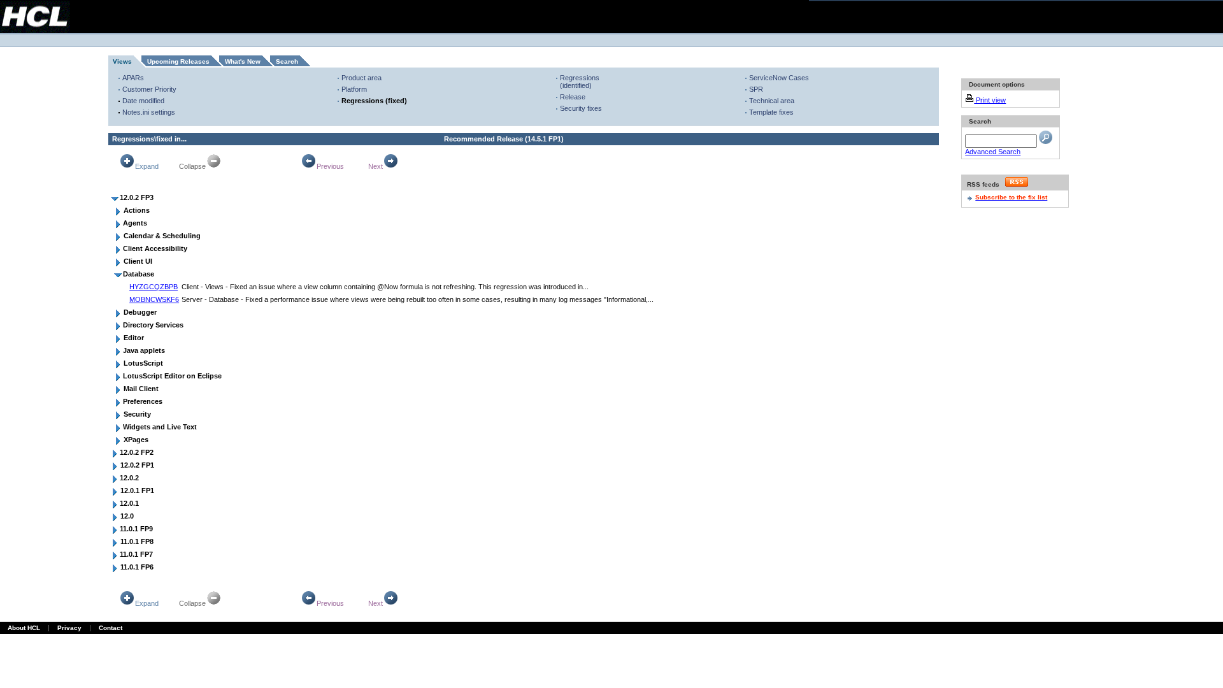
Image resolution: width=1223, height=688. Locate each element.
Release (572, 97)
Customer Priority (149, 89)
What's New (243, 61)
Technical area (771, 100)
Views (122, 61)
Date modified (143, 100)
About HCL (24, 627)
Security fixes (581, 108)
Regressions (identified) (579, 81)
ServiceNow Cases (779, 78)
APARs (133, 78)
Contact (110, 627)
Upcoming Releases (178, 61)
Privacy (69, 627)
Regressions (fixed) (374, 100)
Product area (361, 78)
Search (287, 61)
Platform (354, 89)
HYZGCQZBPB (153, 286)
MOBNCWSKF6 (154, 299)
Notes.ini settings (148, 112)
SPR (756, 89)
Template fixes (771, 112)
